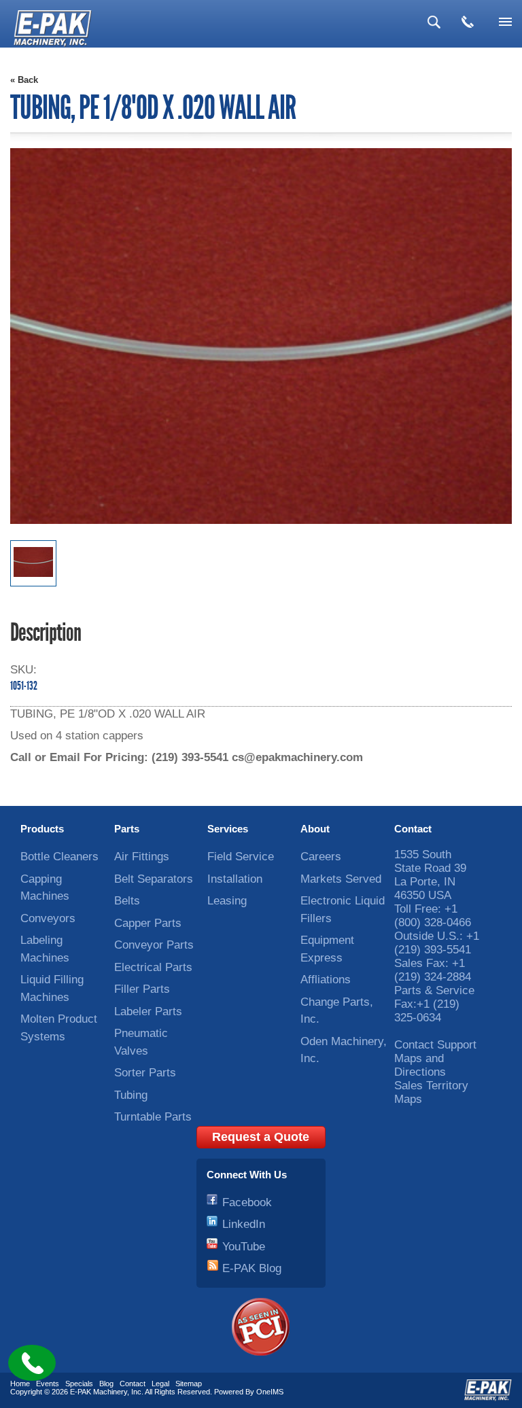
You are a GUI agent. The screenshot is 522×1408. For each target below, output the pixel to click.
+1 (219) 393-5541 (436, 943)
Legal (160, 1383)
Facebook (247, 1202)
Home (20, 1383)
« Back (24, 80)
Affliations (325, 979)
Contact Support (435, 1044)
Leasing (227, 900)
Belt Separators (153, 879)
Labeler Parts (148, 1011)
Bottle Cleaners (59, 856)
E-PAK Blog (251, 1268)
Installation (234, 879)
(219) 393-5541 (190, 757)
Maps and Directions (420, 1065)
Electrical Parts (153, 967)
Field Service (240, 856)
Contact (413, 828)
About (315, 828)
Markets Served (340, 879)
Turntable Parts (153, 1116)
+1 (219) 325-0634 (426, 1011)
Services (227, 828)
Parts (126, 828)
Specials (79, 1383)
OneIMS (269, 1392)
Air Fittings (141, 856)
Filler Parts (142, 989)
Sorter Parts (145, 1072)
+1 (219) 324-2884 (432, 970)
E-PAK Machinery (98, 1392)
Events (47, 1383)
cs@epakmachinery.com (297, 757)
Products (42, 828)
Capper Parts (147, 923)
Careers (320, 856)
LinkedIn (243, 1224)
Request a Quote (260, 1137)
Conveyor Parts (154, 944)
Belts (127, 900)
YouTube (243, 1246)
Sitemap (188, 1383)
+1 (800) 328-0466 (432, 915)
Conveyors (47, 918)
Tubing (130, 1095)
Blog (106, 1383)
